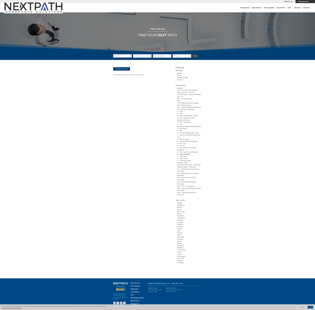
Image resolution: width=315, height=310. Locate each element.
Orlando (179, 235)
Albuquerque (180, 205)
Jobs (289, 7)
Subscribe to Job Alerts (121, 69)
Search (195, 56)
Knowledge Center (137, 298)
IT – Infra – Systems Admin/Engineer (187, 152)
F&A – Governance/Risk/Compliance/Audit (189, 107)
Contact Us (288, 1)
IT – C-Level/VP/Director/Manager (187, 141)
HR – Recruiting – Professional (185, 109)
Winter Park (180, 258)
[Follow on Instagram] (121, 303)
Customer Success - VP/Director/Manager (189, 94)
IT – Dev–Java (181, 146)
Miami (178, 231)
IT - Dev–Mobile (182, 129)
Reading (179, 243)
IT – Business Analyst (183, 139)
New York (180, 233)
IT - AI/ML (180, 111)
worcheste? (180, 263)
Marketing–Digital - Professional (186, 167)
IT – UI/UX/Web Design (184, 160)
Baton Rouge (181, 211)
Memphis (179, 229)
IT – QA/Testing (182, 156)
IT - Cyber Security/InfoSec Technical (187, 116)
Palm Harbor (180, 237)
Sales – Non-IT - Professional (185, 186)
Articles (297, 7)
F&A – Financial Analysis (184, 105)
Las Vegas (180, 222)
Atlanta (179, 209)
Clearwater (180, 216)
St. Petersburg (181, 250)
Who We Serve (269, 7)
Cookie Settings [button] (301, 307)
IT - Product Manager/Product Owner (188, 133)
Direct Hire (180, 80)
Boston (179, 214)
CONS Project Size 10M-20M (185, 92)
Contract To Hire (182, 78)
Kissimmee (180, 220)
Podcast (306, 7)
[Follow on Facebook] (117, 303)
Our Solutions (135, 286)
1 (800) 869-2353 (303, 1)
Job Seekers (135, 292)
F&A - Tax (180, 97)
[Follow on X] (124, 303)
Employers (134, 289)
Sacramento (180, 246)
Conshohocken (181, 218)
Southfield (180, 248)
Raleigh (179, 241)
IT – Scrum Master (182, 158)
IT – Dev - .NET (181, 143)
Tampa (179, 252)
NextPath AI (135, 301)
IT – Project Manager (183, 154)
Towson (179, 254)
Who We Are (244, 7)
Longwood (180, 224)
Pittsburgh (180, 239)
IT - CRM (179, 114)
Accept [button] (310, 307)
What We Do (256, 7)
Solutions (280, 7)
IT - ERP (179, 131)
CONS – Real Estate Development (187, 90)
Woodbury (180, 260)
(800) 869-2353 (177, 283)
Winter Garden (181, 256)
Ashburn (179, 207)
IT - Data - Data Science (184, 122)
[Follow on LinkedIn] (114, 303)
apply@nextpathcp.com (162, 283)
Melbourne (180, 226)
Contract (179, 75)
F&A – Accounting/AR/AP (184, 99)
